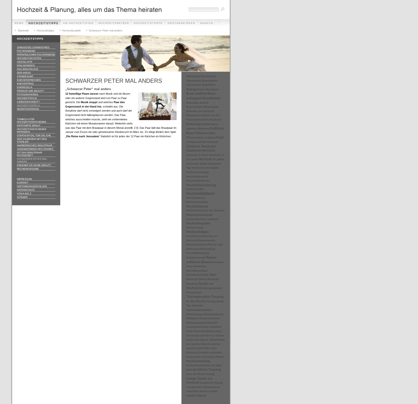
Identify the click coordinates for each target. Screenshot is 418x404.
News (19, 23)
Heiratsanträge (28, 109)
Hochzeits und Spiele (205, 167)
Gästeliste (24, 62)
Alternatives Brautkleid (200, 84)
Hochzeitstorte (148, 23)
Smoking (192, 283)
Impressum (24, 179)
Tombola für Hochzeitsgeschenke (31, 120)
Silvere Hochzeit (208, 279)
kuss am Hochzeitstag (200, 374)
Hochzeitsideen (200, 193)
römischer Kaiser (197, 391)
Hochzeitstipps (43, 23)
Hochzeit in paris (211, 159)
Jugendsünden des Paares (35, 149)
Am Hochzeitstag (78, 23)
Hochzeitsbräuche (197, 180)
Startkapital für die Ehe (34, 135)
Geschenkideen (181, 23)
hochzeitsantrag (198, 361)
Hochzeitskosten (29, 58)
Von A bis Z (24, 193)
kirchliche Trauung (207, 369)
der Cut (210, 335)
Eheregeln (24, 87)
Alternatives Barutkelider (202, 80)
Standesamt (25, 76)
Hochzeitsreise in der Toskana (205, 210)
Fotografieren (27, 94)
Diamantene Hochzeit (207, 119)
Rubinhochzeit (195, 257)
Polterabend (26, 51)
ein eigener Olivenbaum (209, 339)
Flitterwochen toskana (200, 137)
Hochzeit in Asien (197, 154)
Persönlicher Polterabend (36, 54)
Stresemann (194, 292)
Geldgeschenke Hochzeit (202, 141)
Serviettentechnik (197, 274)
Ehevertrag (25, 83)
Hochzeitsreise (197, 206)
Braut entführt (196, 93)
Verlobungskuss (213, 314)
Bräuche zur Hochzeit (200, 111)
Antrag (191, 89)
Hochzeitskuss (195, 197)
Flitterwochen (205, 133)
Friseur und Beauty (30, 91)
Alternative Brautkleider (201, 76)
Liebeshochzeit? (28, 101)
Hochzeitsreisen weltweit (202, 219)
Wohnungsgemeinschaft (202, 322)
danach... (208, 23)
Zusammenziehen (197, 326)
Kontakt (22, 182)
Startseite (23, 30)
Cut (212, 115)
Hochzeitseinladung (201, 185)
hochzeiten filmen (212, 356)
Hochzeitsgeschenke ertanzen (31, 130)
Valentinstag (194, 314)
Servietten (200, 266)
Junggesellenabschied (33, 47)
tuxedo (213, 391)
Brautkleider (212, 98)
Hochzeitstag (194, 227)
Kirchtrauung (194, 236)
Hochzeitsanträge (197, 172)
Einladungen (26, 65)
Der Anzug (24, 72)
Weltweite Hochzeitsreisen (203, 318)
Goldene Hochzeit (201, 146)
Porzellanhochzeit (197, 253)
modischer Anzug (211, 382)
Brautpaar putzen (197, 102)
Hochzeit (208, 150)
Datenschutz (26, 190)
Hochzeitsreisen (113, 23)
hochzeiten (193, 356)
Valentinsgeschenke (199, 309)
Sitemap (22, 197)
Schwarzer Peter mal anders (105, 30)
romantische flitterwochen (203, 387)
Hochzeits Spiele (197, 163)
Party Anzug (207, 248)
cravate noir (197, 335)
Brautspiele (211, 106)
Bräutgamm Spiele (198, 115)
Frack (220, 137)
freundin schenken (210, 352)
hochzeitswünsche (198, 365)
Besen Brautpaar (207, 89)
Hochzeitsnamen (197, 201)
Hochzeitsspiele (71, 30)
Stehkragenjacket (211, 288)
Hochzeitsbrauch (197, 176)
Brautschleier (194, 106)
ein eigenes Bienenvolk (201, 344)
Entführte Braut (28, 125)
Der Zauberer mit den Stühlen (32, 140)
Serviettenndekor (197, 270)
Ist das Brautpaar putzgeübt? (29, 154)
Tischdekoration (198, 296)
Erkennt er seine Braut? (34, 165)
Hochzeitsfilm (27, 98)
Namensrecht (206, 240)
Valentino (197, 305)
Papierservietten (196, 244)
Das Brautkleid (27, 69)
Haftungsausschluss (32, 186)
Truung (211, 301)
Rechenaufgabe (28, 169)
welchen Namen (196, 395)
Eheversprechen (29, 80)
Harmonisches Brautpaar (34, 145)
